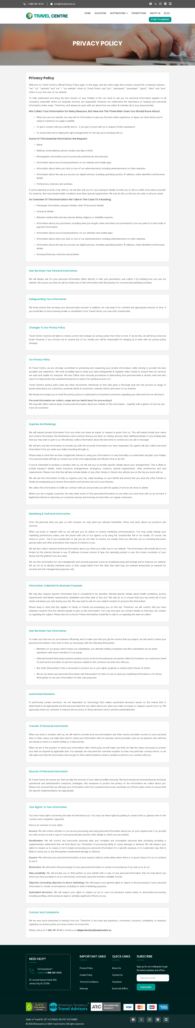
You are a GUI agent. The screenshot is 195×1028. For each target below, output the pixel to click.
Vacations (117, 982)
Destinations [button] (118, 13)
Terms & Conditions (89, 982)
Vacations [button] (100, 13)
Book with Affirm (120, 988)
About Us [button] (155, 13)
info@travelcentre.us (64, 4)
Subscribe (146, 987)
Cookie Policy (86, 975)
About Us (116, 968)
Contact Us (117, 975)
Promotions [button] (139, 13)
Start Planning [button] (160, 19)
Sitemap (84, 988)
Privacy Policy (86, 968)
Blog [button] (167, 13)
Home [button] (87, 13)
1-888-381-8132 (35, 4)
